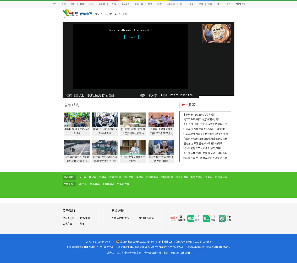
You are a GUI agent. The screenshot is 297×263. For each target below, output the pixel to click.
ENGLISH (240, 4)
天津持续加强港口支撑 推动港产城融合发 (205, 153)
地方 (219, 4)
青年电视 (125, 4)
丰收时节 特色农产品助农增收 (199, 114)
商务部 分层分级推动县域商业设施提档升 (205, 138)
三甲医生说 (111, 14)
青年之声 (139, 4)
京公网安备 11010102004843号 (137, 241)
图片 (73, 4)
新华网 (92, 177)
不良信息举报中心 (121, 218)
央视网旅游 (108, 184)
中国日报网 (115, 177)
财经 (91, 4)
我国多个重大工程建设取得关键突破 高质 (205, 158)
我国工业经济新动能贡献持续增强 (201, 119)
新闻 (64, 4)
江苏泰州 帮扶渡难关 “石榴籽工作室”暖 (204, 129)
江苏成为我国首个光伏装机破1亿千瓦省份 (205, 134)
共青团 (102, 4)
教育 (159, 4)
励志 (182, 4)
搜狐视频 (95, 184)
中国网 (102, 177)
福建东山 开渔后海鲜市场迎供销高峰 (203, 143)
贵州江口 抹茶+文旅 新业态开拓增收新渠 (205, 124)
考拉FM (83, 184)
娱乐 (229, 4)
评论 (82, 4)
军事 (201, 4)
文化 (191, 4)
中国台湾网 (182, 177)
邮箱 (82, 223)
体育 (210, 4)
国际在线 (128, 177)
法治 (150, 4)
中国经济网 (167, 177)
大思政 (113, 4)
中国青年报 (69, 218)
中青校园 (171, 4)
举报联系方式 (146, 218)
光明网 (208, 177)
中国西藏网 (221, 177)
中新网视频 (123, 184)
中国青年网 (152, 177)
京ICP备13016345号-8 (98, 241)
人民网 (82, 177)
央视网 (139, 177)
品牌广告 (67, 223)
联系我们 (85, 218)
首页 (54, 4)
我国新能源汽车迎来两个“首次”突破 (202, 148)
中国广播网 (196, 177)
